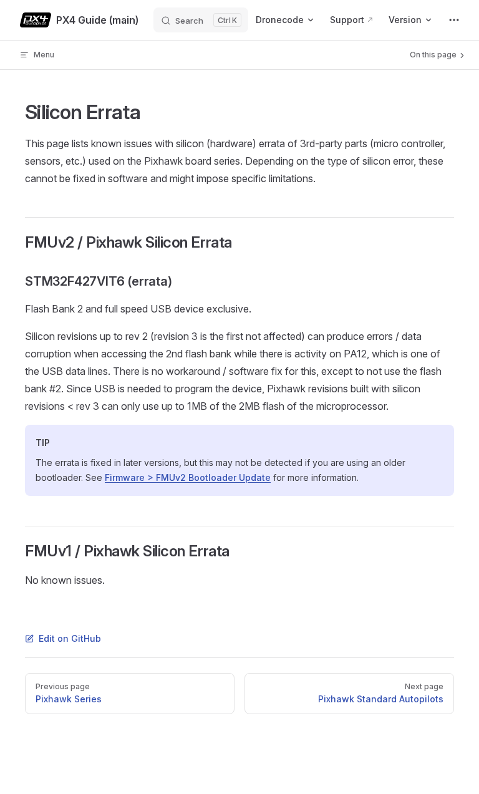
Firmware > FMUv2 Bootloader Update (188, 477)
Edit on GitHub (70, 638)
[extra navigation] (454, 20)
